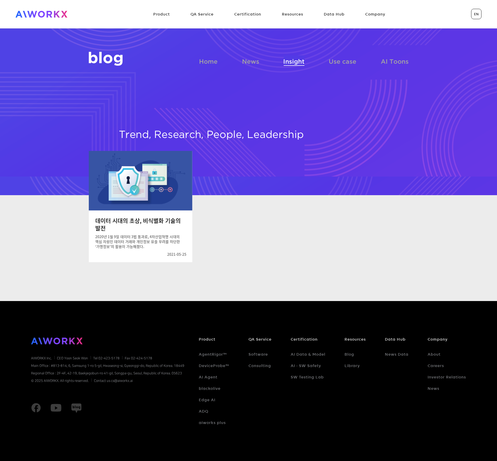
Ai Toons (394, 60)
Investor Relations (447, 377)
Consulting (259, 366)
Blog (349, 354)
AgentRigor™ (213, 354)
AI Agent (208, 377)
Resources (355, 339)
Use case (342, 60)
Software (258, 354)
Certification (304, 339)
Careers (436, 366)
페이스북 (36, 408)
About (434, 354)
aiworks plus (212, 423)
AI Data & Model (308, 354)
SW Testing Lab (307, 377)
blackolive (210, 388)
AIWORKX (41, 14)
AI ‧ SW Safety (306, 366)
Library (352, 366)
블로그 (106, 59)
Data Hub (395, 339)
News (251, 60)
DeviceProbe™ (214, 366)
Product (207, 339)
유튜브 (56, 408)
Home (208, 60)
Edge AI (207, 400)
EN (476, 14)
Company (438, 339)
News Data (396, 354)
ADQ (203, 411)
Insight (294, 60)
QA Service (260, 339)
